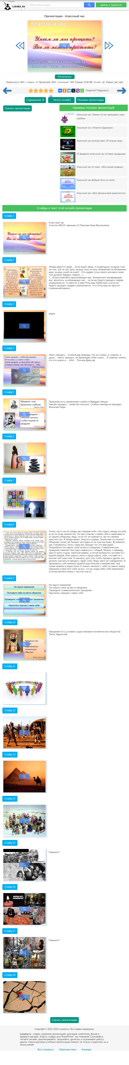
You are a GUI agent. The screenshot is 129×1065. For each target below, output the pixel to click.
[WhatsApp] (82, 91)
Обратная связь (67, 1049)
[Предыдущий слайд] (20, 46)
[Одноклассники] (64, 91)
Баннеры (86, 1049)
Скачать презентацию (17, 108)
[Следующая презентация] (122, 91)
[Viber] (78, 91)
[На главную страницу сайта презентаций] (15, 6)
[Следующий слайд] (109, 46)
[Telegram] (69, 91)
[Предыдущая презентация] (8, 91)
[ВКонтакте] (60, 91)
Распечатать (65, 76)
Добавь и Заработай (111, 5)
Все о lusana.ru (46, 1049)
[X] (73, 91)
